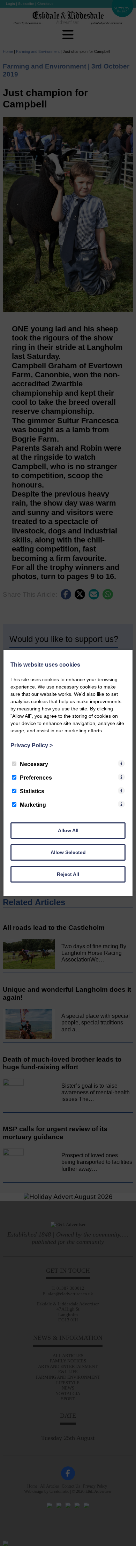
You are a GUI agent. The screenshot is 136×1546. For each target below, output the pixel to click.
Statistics (32, 791)
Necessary (34, 764)
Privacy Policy (31, 745)
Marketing (33, 805)
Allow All (68, 830)
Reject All (68, 874)
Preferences (36, 778)
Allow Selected (68, 852)
